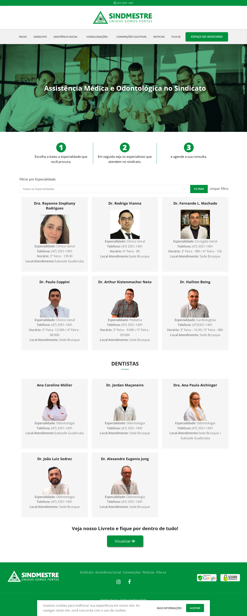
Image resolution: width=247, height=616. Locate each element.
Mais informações (169, 608)
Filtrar (199, 189)
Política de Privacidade (133, 600)
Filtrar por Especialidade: (38, 179)
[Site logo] (123, 17)
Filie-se (161, 572)
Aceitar (195, 608)
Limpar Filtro (219, 188)
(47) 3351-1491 (125, 3)
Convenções (132, 572)
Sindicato (87, 572)
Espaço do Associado (207, 36)
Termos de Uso (109, 600)
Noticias (148, 572)
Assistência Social (108, 572)
